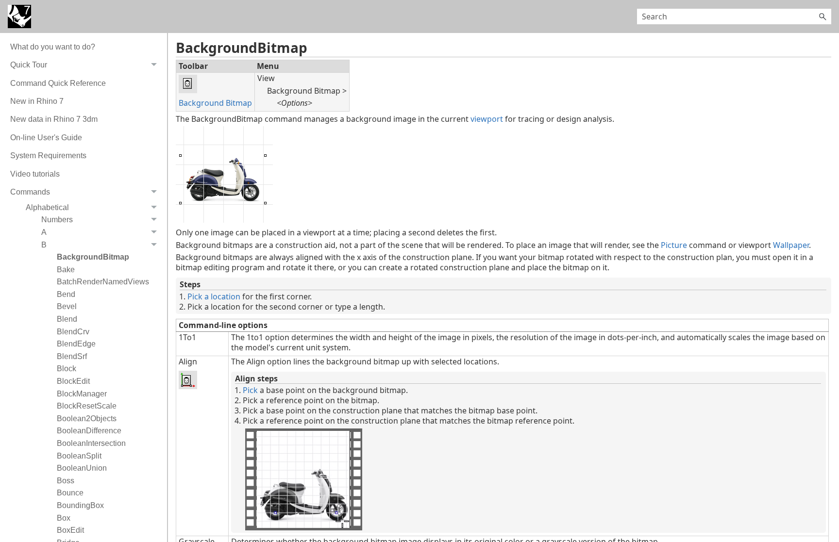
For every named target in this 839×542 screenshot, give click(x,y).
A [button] (44, 232)
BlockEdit (73, 381)
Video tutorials (35, 174)
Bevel (67, 306)
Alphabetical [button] (47, 207)
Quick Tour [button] (28, 65)
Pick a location (213, 296)
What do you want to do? (52, 47)
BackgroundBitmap (93, 257)
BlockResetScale (87, 406)
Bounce (70, 493)
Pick (250, 390)
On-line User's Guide (46, 137)
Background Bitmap (215, 103)
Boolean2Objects (87, 418)
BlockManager (82, 394)
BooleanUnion (82, 468)
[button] (822, 16)
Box (63, 518)
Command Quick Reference (58, 83)
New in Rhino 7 (37, 101)
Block (66, 368)
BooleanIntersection (91, 443)
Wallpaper (791, 245)
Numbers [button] (57, 219)
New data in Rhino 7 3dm (54, 119)
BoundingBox (80, 505)
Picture (674, 245)
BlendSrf (72, 356)
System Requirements (48, 155)
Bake (66, 269)
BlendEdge (76, 344)
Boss (65, 480)
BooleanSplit (79, 456)
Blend (67, 319)
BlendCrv (73, 332)
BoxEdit (70, 530)
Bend (66, 294)
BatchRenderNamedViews (103, 282)
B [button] (44, 245)
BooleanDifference (89, 431)
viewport (486, 119)
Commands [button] (30, 192)
